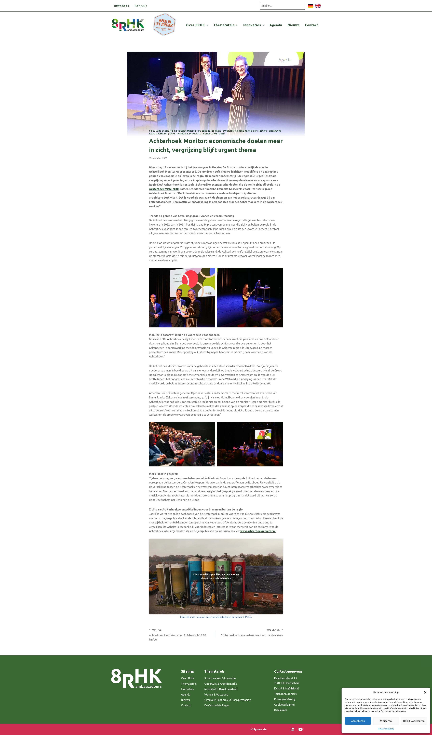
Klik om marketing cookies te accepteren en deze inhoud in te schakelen (216, 576)
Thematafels (189, 683)
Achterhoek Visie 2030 (164, 188)
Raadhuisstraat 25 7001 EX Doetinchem (287, 681)
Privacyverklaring (386, 729)
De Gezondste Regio (216, 705)
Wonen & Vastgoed (214, 134)
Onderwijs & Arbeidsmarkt (220, 683)
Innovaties (187, 689)
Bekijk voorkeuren (414, 720)
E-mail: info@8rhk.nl (286, 688)
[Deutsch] (310, 7)
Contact (311, 25)
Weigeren (386, 720)
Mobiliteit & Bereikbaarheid (240, 131)
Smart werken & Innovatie (185, 134)
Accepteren (358, 720)
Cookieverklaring (284, 704)
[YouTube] (300, 729)
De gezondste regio (209, 131)
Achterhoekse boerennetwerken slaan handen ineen (252, 633)
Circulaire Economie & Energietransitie (172, 131)
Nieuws (293, 25)
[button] (425, 692)
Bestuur (140, 6)
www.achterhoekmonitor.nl (258, 531)
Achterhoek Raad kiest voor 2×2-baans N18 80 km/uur (177, 635)
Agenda (275, 25)
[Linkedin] (292, 729)
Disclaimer (280, 710)
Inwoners (121, 6)
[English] (318, 7)
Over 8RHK (187, 678)
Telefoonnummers (285, 693)
